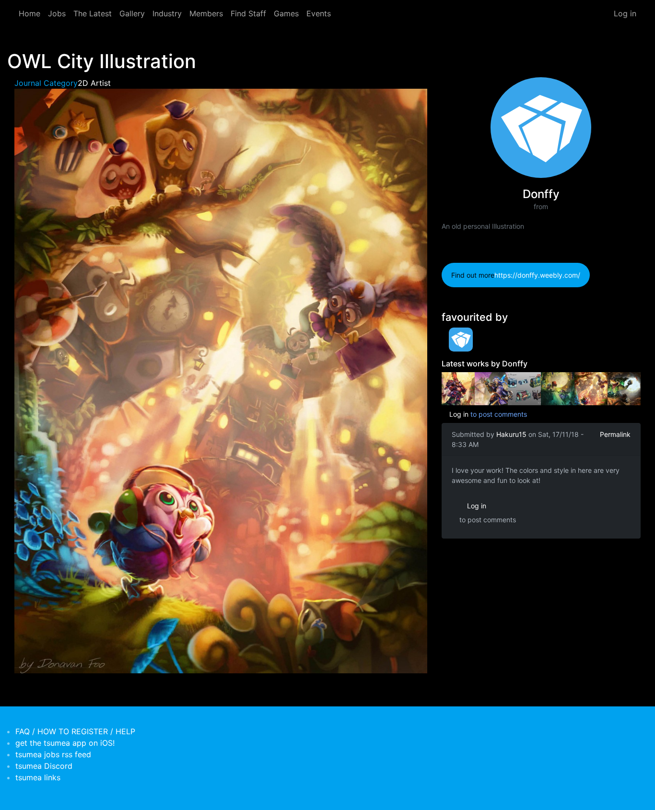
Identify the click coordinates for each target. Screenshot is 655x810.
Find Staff (248, 13)
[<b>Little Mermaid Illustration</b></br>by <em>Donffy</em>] (557, 388)
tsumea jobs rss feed (53, 754)
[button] (220, 380)
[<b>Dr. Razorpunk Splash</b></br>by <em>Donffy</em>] (624, 388)
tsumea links (37, 777)
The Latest (92, 13)
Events (318, 13)
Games (286, 13)
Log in (625, 13)
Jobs (57, 13)
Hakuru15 (511, 434)
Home (29, 13)
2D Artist (94, 83)
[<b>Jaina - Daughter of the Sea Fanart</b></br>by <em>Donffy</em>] (491, 388)
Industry (167, 13)
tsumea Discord (43, 766)
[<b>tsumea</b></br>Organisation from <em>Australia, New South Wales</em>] (458, 340)
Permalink (615, 434)
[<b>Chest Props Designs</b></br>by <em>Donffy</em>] (524, 388)
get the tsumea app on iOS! (65, 743)
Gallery (132, 13)
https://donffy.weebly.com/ (537, 275)
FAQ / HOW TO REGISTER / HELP (75, 731)
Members (206, 13)
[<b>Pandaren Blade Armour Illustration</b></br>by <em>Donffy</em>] (458, 388)
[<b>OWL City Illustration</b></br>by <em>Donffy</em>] (591, 388)
